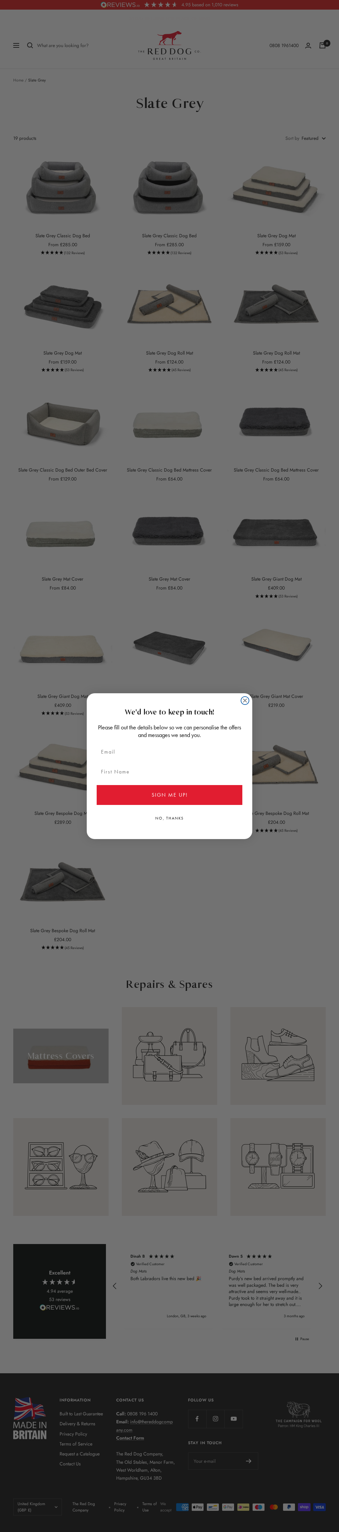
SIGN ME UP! (170, 794)
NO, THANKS (169, 818)
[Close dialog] (245, 701)
